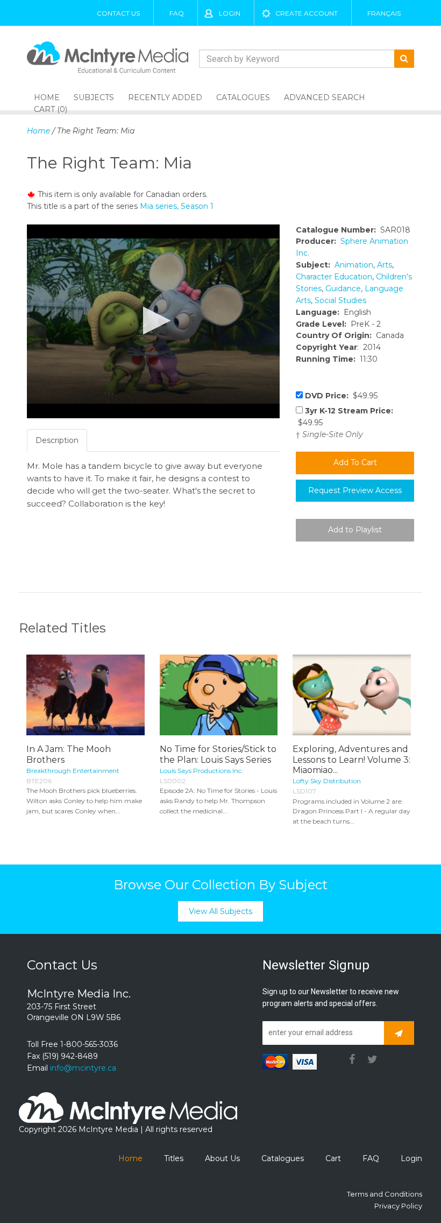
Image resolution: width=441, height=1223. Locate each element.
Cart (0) (50, 109)
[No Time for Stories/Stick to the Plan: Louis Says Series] (219, 695)
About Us (222, 1158)
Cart (333, 1158)
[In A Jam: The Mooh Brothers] (85, 695)
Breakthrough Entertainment (72, 771)
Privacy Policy (398, 1205)
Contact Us (118, 13)
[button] (153, 320)
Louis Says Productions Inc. (201, 771)
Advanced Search (324, 97)
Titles (173, 1158)
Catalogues (243, 97)
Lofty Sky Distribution (327, 781)
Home (38, 131)
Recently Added (165, 97)
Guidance (343, 288)
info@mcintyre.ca (83, 1068)
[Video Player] (153, 321)
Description (57, 440)
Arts (384, 265)
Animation (354, 265)
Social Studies (340, 300)
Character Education (334, 277)
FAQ (176, 13)
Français (384, 13)
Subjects (94, 97)
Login (229, 13)
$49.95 (341, 395)
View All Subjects (220, 911)
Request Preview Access (355, 490)
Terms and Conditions (384, 1194)
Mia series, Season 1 (177, 206)
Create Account (306, 13)
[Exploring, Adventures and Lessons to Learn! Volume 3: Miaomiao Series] (352, 695)
